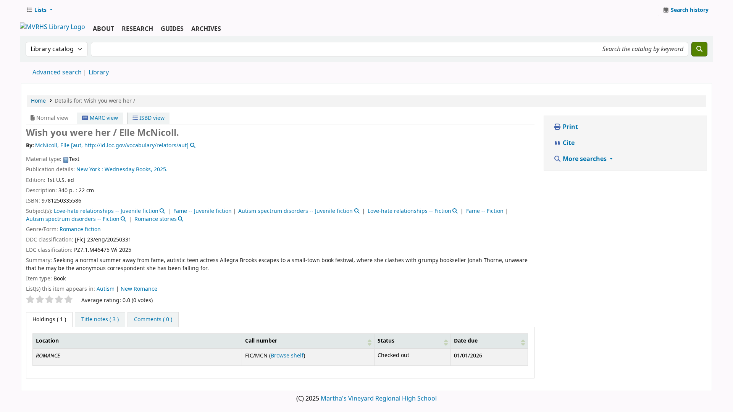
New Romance (139, 289)
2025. (161, 170)
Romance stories (155, 219)
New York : (89, 170)
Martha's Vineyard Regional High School (379, 398)
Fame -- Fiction (485, 211)
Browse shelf (287, 356)
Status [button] (386, 341)
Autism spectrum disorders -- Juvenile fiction (295, 211)
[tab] (100, 319)
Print (569, 127)
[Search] (699, 49)
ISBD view (151, 118)
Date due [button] (466, 341)
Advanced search (57, 72)
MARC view (103, 118)
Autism (106, 289)
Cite (568, 143)
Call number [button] (261, 341)
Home (38, 101)
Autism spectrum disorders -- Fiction (72, 219)
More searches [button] (584, 159)
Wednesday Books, (128, 170)
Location (47, 341)
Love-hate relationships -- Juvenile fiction (106, 211)
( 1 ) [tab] (49, 319)
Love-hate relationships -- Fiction (409, 211)
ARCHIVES (206, 29)
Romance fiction (80, 229)
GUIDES (172, 29)
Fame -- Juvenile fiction (202, 211)
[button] (39, 10)
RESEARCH (137, 29)
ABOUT (103, 29)
